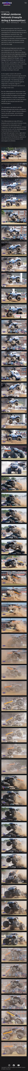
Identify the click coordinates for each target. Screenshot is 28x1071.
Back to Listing (5, 12)
